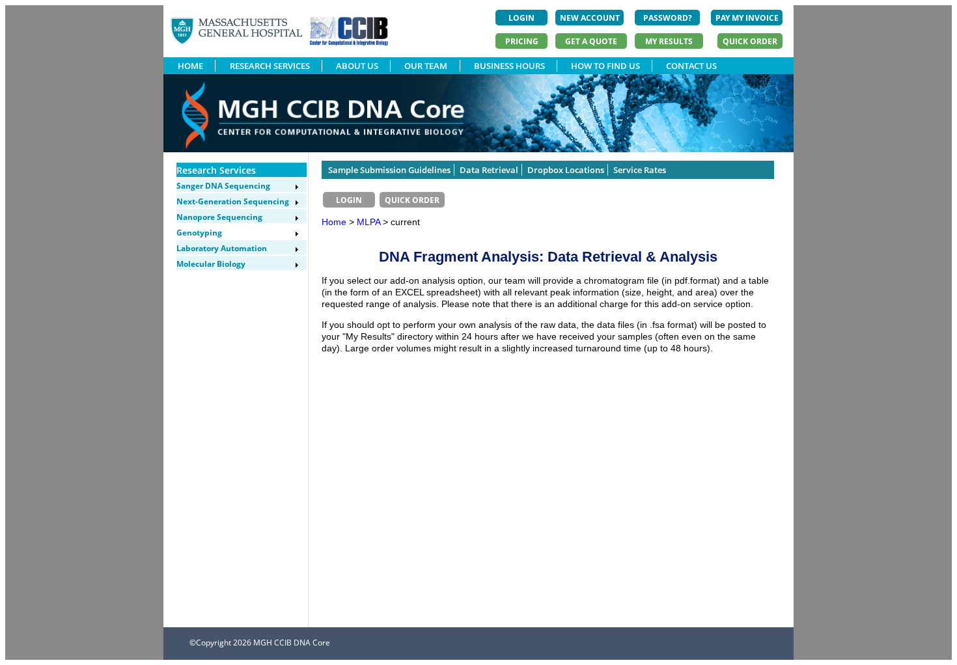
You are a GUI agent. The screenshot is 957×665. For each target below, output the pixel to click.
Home (334, 222)
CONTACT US (691, 66)
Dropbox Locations (565, 170)
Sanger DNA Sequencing (223, 185)
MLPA (370, 222)
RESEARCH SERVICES (270, 66)
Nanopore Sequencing (219, 217)
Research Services (216, 170)
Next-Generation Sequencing (232, 201)
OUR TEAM (425, 66)
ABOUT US (357, 66)
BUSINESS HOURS (509, 66)
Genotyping (199, 232)
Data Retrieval (489, 170)
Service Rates (639, 170)
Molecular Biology (210, 263)
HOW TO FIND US (605, 66)
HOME (190, 66)
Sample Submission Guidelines (389, 170)
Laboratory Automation (221, 248)
